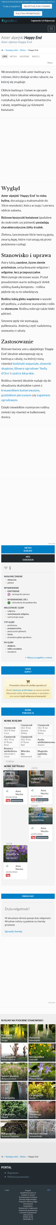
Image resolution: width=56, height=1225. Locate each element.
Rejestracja (50, 20)
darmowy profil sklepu (23, 690)
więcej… (36, 56)
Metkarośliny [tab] (28, 549)
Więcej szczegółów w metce (39, 657)
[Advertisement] (28, 149)
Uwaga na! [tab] (28, 896)
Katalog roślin (12, 50)
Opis (4, 56)
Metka (13, 56)
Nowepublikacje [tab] (28, 711)
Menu (50, 62)
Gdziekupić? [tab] (28, 670)
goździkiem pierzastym (16, 395)
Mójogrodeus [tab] (28, 558)
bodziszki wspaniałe (25, 363)
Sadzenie (24, 56)
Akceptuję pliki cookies (37, 6)
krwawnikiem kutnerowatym (20, 390)
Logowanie (36, 20)
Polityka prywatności (28, 13)
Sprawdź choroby (13, 931)
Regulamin (12, 1172)
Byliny (23, 50)
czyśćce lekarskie (22, 373)
